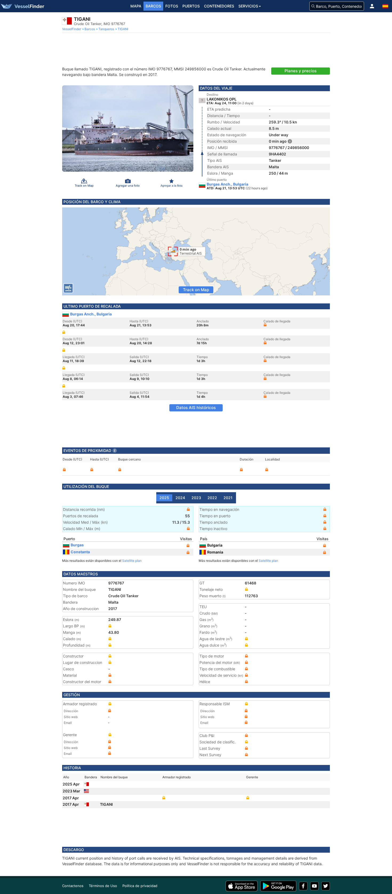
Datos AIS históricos (196, 407)
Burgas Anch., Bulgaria (227, 184)
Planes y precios (301, 70)
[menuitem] (72, 29)
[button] (372, 6)
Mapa (135, 6)
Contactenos (72, 886)
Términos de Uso (103, 886)
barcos (153, 6)
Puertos (191, 6)
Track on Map (196, 289)
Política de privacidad (139, 886)
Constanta (80, 552)
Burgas (77, 545)
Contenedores (219, 6)
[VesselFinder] (22, 6)
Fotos (171, 6)
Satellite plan (132, 561)
